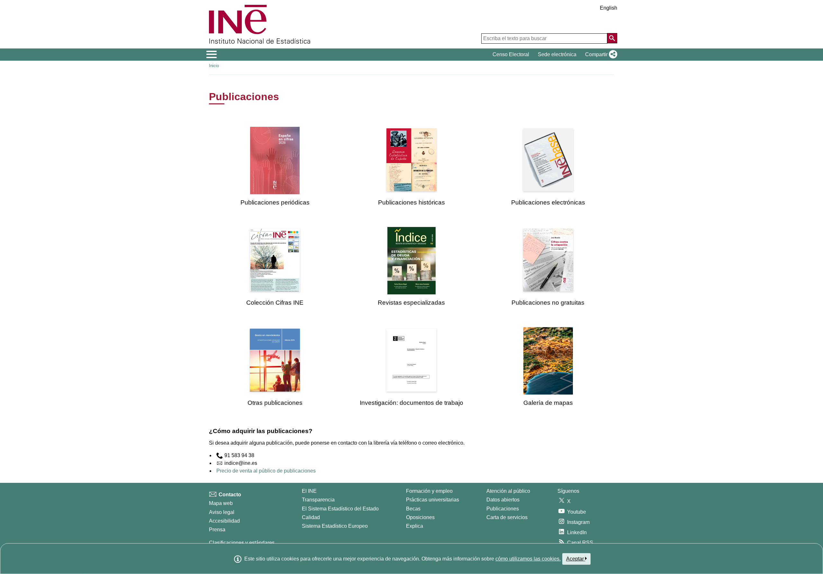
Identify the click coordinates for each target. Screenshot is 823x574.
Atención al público (508, 491)
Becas (413, 508)
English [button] (608, 8)
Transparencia (318, 499)
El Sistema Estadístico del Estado (340, 508)
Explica (414, 526)
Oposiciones (420, 517)
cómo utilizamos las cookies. (528, 558)
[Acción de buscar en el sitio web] (612, 38)
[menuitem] (275, 166)
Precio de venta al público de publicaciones (266, 471)
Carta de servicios (507, 517)
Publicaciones (502, 508)
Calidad (311, 517)
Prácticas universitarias (432, 499)
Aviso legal (221, 512)
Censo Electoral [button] (511, 54)
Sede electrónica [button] (557, 54)
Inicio (214, 65)
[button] (600, 54)
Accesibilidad (224, 521)
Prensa (217, 529)
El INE (309, 491)
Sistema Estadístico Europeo (335, 526)
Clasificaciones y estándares (242, 542)
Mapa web (221, 503)
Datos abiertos (503, 499)
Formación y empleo (429, 491)
